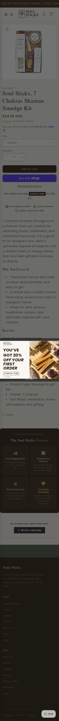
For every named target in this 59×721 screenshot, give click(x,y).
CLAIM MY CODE (11, 373)
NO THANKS (7, 377)
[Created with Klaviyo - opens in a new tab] (29, 379)
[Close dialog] (58, 342)
